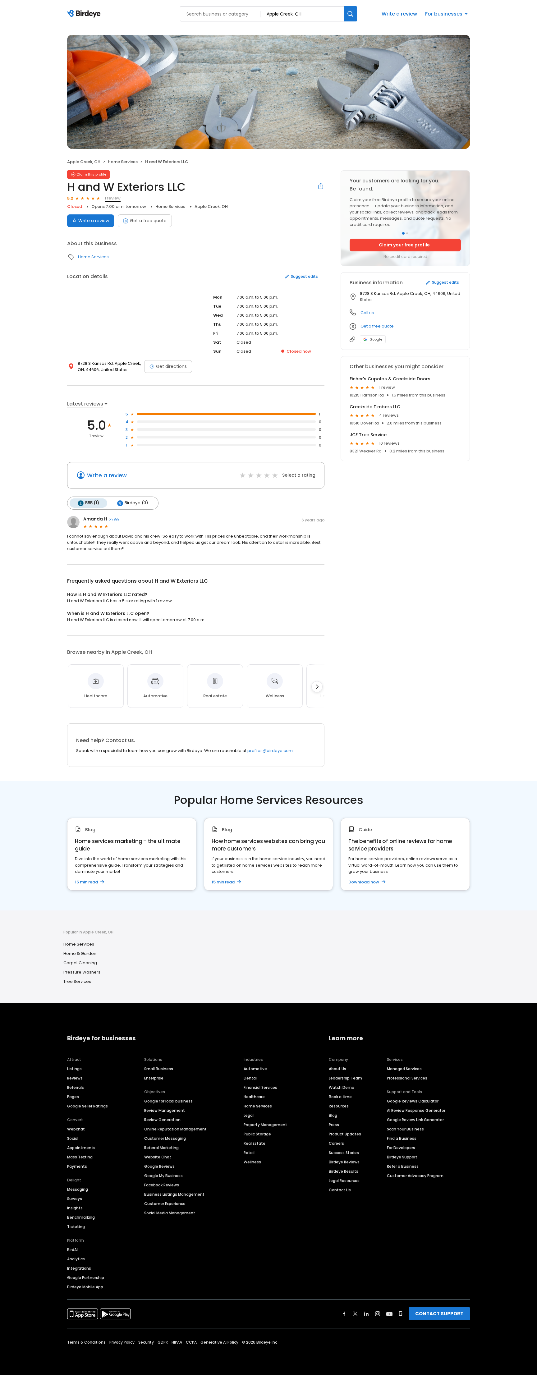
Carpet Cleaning (80, 963)
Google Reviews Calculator (412, 1101)
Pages (73, 1096)
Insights (75, 1208)
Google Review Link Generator (415, 1119)
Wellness (252, 1162)
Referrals (75, 1087)
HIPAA (177, 1342)
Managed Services (404, 1068)
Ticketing (76, 1226)
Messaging (77, 1189)
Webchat (76, 1129)
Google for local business (168, 1101)
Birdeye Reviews (344, 1162)
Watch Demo (341, 1087)
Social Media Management (169, 1213)
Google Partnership (85, 1277)
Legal (249, 1115)
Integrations (79, 1268)
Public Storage (257, 1134)
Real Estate (254, 1143)
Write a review (399, 13)
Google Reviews (159, 1166)
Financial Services (260, 1087)
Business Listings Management (174, 1194)
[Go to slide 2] (407, 233)
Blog (333, 1115)
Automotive (255, 1068)
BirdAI (72, 1249)
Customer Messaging (165, 1138)
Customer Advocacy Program (415, 1175)
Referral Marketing (161, 1147)
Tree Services (77, 981)
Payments (77, 1166)
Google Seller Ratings (87, 1106)
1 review (113, 198)
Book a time (340, 1096)
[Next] (317, 686)
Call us (367, 313)
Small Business (158, 1068)
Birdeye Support (402, 1157)
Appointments (81, 1147)
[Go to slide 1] (403, 233)
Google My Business (163, 1175)
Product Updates (345, 1134)
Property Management (265, 1124)
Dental (250, 1078)
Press (334, 1124)
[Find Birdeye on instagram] (377, 1313)
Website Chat (157, 1157)
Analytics (76, 1259)
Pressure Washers (81, 972)
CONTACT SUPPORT (439, 1313)
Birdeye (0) (136, 503)
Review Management (164, 1110)
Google (375, 339)
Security (146, 1342)
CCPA (191, 1342)
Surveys (74, 1198)
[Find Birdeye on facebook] (344, 1313)
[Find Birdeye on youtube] (389, 1313)
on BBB (113, 519)
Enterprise (153, 1078)
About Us (337, 1068)
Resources (339, 1106)
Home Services (123, 162)
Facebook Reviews (161, 1185)
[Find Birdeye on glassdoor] (400, 1313)
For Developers (401, 1147)
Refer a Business (403, 1166)
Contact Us (340, 1190)
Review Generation (162, 1119)
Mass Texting (80, 1157)
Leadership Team (345, 1078)
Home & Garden (79, 953)
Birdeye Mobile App (85, 1287)
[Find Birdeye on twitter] (355, 1313)
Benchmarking (81, 1217)
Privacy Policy (122, 1342)
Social (72, 1138)
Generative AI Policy (219, 1342)
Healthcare (254, 1096)
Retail (249, 1152)
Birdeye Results (343, 1171)
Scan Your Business (405, 1129)
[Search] (350, 13)
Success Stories (344, 1152)
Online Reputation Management (175, 1129)
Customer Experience (165, 1203)
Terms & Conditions (86, 1342)
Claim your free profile (404, 245)
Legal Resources (344, 1180)
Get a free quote (148, 221)
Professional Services (407, 1078)
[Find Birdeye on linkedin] (366, 1313)
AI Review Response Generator (416, 1110)
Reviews (75, 1078)
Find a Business (401, 1138)
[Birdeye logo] (85, 14)
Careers (336, 1143)
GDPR (163, 1342)
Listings (74, 1068)
